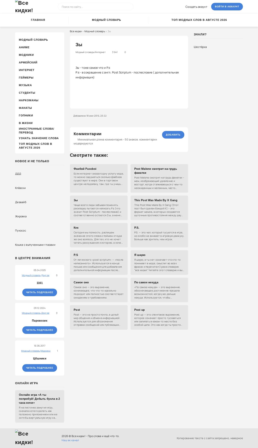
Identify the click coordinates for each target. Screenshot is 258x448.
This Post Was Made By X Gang (155, 200)
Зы (76, 200)
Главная (38, 19)
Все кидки (76, 31)
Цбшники (39, 358)
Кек (76, 227)
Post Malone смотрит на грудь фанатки (155, 170)
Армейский (28, 62)
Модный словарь (106, 19)
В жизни (26, 123)
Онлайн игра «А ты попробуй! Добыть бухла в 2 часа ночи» (39, 398)
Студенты (27, 92)
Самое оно (81, 282)
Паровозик (39, 320)
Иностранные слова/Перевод (36, 130)
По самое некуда (146, 282)
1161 (40, 282)
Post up (139, 309)
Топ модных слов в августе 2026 (199, 19)
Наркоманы (29, 100)
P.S (76, 254)
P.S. (136, 227)
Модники (26, 54)
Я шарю (140, 254)
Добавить (173, 134)
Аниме (24, 47)
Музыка (25, 85)
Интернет (27, 70)
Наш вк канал (70, 440)
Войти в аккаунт (227, 6)
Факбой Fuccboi (85, 168)
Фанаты (25, 107)
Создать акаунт (196, 7)
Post (77, 309)
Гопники (26, 115)
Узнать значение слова (39, 138)
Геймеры (26, 77)
